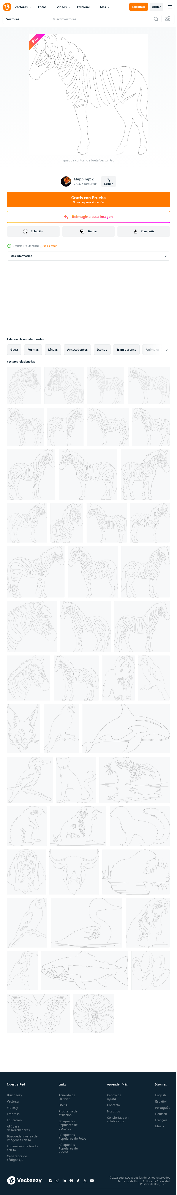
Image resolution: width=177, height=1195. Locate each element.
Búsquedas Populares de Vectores (67, 1125)
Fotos (42, 7)
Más (103, 7)
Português (159, 1108)
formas (33, 349)
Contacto (111, 1105)
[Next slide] (160, 349)
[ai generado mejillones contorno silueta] (150, 970)
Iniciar (156, 7)
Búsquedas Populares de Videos (67, 1152)
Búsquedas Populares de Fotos (67, 1138)
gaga (14, 349)
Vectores (21, 7)
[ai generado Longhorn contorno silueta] (74, 872)
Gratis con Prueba (88, 199)
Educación (14, 1120)
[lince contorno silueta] (23, 728)
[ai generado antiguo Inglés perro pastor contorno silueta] (118, 678)
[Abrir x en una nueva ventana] (85, 1180)
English (157, 1095)
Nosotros (111, 1111)
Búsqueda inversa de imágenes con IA (21, 1138)
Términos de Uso (125, 1181)
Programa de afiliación (67, 1113)
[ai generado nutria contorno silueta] (27, 826)
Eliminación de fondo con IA (17, 1148)
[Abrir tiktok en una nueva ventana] (78, 1180)
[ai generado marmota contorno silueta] (148, 923)
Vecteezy (13, 1101)
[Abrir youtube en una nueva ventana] (92, 1180)
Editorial (83, 7)
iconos (102, 349)
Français (158, 1120)
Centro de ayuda (112, 1097)
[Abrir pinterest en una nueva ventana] (71, 1180)
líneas (53, 349)
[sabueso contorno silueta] (26, 872)
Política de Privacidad (153, 1181)
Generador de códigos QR (17, 1158)
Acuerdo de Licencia (66, 1097)
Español (157, 1101)
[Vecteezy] (7, 7)
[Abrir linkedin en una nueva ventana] (64, 1180)
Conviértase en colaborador (116, 1119)
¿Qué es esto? (48, 246)
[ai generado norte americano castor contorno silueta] (135, 780)
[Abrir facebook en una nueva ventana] (50, 1180)
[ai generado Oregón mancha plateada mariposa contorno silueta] (38, 1013)
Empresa (13, 1114)
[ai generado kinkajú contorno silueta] (76, 780)
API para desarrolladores (18, 1128)
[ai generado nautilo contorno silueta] (93, 1013)
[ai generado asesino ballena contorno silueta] (126, 728)
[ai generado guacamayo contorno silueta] (61, 728)
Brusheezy (14, 1095)
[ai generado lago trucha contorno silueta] (84, 970)
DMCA (62, 1105)
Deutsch (158, 1114)
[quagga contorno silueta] (24, 385)
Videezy (12, 1108)
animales (153, 349)
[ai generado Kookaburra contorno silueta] (30, 780)
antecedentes (77, 349)
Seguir (108, 184)
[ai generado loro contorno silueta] (154, 678)
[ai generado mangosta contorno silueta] (140, 826)
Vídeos (62, 7)
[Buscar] (156, 19)
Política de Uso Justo (150, 1184)
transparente (126, 349)
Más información (21, 256)
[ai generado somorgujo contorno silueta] (86, 923)
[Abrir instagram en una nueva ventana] (57, 1180)
